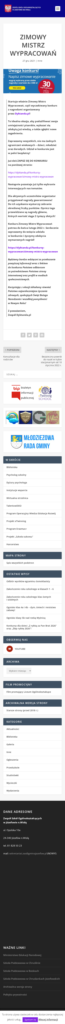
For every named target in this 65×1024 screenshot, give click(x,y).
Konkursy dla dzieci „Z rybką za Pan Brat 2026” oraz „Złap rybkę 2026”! (31, 627)
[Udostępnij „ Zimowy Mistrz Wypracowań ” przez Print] (42, 335)
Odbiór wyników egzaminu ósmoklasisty (28, 581)
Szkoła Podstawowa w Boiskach (21, 970)
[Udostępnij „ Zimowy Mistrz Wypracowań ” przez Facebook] (23, 335)
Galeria (10, 744)
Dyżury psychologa (16, 482)
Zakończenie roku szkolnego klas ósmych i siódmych (28, 598)
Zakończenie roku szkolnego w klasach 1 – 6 (30, 588)
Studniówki (12, 775)
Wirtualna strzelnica (17, 498)
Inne (40, 60)
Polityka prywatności (15, 994)
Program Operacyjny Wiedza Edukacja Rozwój (31, 513)
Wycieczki (11, 782)
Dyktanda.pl (22, 113)
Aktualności (12, 729)
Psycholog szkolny (16, 474)
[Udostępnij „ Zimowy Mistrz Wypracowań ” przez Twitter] (29, 335)
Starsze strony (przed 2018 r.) (22, 710)
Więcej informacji (48, 1019)
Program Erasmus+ (16, 528)
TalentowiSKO (13, 505)
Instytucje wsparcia (16, 490)
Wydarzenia (12, 790)
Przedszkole (12, 767)
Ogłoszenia (12, 759)
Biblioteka (11, 467)
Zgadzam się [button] (30, 1019)
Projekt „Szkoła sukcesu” (19, 536)
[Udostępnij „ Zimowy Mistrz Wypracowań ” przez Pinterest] (35, 335)
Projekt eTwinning (16, 521)
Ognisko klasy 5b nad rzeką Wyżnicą (25, 617)
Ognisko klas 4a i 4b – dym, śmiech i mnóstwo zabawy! (31, 609)
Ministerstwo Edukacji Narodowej (22, 955)
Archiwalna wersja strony (17, 986)
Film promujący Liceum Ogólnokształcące (28, 691)
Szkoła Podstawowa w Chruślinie (21, 962)
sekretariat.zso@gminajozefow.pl (28, 853)
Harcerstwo (12, 544)
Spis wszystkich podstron (20, 562)
